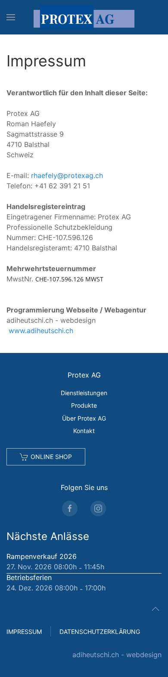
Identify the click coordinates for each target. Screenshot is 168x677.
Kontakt (84, 430)
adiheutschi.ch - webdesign (117, 654)
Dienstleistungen (84, 392)
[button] (10, 17)
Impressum (24, 631)
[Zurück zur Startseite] (84, 17)
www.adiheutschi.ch (41, 330)
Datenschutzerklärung (99, 631)
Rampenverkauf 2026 (41, 556)
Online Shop (51, 456)
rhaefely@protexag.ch (67, 175)
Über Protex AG (84, 418)
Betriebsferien (29, 577)
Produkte (84, 405)
